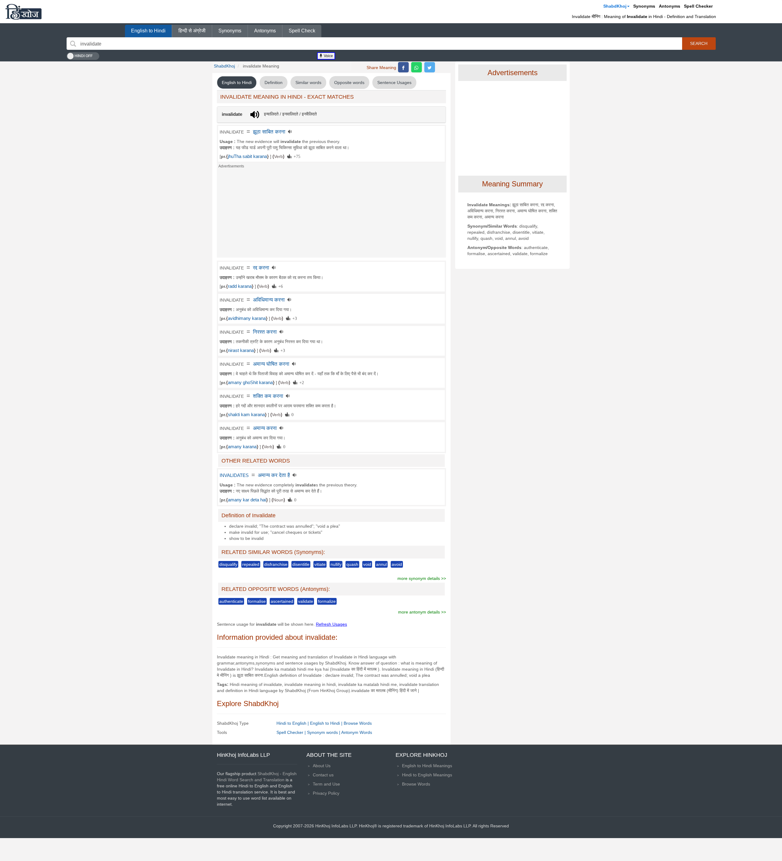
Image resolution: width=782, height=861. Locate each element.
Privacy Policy (326, 793)
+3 (293, 318)
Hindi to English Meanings (427, 774)
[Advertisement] (331, 215)
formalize (327, 601)
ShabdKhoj (615, 6)
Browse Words (358, 723)
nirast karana (241, 350)
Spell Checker (698, 6)
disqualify (228, 564)
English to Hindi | (327, 723)
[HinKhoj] (23, 12)
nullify (336, 564)
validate (305, 601)
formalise (257, 601)
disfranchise (275, 564)
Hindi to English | (293, 723)
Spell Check (302, 31)
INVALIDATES (234, 475)
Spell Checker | (291, 732)
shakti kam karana (246, 414)
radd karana (240, 286)
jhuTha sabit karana (247, 156)
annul (381, 564)
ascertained (282, 601)
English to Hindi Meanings (427, 765)
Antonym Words (356, 732)
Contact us (323, 774)
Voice (328, 56)
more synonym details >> (421, 578)
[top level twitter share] (429, 67)
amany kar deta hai (247, 500)
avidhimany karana (247, 318)
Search (698, 43)
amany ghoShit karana (250, 382)
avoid (397, 564)
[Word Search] (73, 44)
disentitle (300, 564)
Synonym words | (324, 732)
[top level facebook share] (403, 67)
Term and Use (326, 784)
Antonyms (669, 6)
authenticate (231, 601)
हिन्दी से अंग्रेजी (192, 31)
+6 (279, 286)
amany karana (242, 446)
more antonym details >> (422, 612)
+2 (300, 382)
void (367, 564)
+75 (295, 156)
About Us (322, 765)
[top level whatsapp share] (416, 67)
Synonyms (644, 6)
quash (352, 564)
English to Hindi (148, 31)
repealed (250, 564)
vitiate (320, 564)
